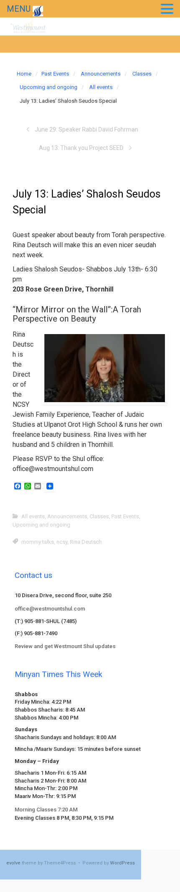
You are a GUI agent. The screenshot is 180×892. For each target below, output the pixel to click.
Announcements (101, 74)
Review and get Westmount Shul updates (65, 646)
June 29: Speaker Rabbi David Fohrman (86, 129)
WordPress (122, 863)
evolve (13, 863)
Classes (142, 74)
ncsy (62, 542)
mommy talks (37, 542)
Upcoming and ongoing (48, 87)
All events (101, 87)
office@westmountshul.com (50, 609)
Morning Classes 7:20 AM (46, 809)
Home (24, 74)
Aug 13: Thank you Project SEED (81, 147)
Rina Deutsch (86, 542)
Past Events (55, 74)
